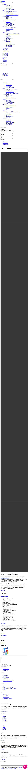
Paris (4, 725)
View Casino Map (4, 711)
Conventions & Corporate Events (12, 33)
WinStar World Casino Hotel (12, 11)
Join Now (3, 740)
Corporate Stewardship (8, 687)
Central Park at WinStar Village (9, 688)
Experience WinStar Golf (11, 27)
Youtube (5, 61)
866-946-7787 (3, 666)
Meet (4, 32)
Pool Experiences (9, 29)
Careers (4, 689)
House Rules (5, 695)
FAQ (4, 686)
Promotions (5, 48)
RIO (4, 727)
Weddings (8, 34)
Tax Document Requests (8, 679)
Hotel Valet (5, 678)
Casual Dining (9, 23)
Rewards (5, 40)
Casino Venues (9, 5)
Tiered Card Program (10, 44)
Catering (7, 37)
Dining (4, 20)
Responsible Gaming (7, 698)
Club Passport (8, 43)
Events (7, 18)
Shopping (8, 30)
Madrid (4, 719)
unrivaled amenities (14, 576)
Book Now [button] (3, 139)
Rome (4, 728)
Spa (6, 31)
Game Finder (8, 8)
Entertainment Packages (11, 19)
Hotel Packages (9, 12)
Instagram (5, 60)
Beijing (4, 716)
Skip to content (4, 64)
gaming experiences (5, 578)
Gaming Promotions (10, 9)
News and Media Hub (7, 681)
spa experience (24, 583)
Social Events (8, 36)
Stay (4, 10)
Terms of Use (6, 694)
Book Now (8, 39)
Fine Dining (8, 22)
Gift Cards (5, 676)
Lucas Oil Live (9, 17)
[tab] (14, 596)
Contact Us (5, 670)
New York (5, 720)
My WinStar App (9, 45)
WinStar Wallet (9, 46)
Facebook (5, 57)
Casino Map (5, 49)
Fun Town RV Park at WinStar (12, 15)
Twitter (4, 58)
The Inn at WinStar (10, 13)
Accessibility (3, 623)
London (4, 718)
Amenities (5, 26)
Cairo (4, 717)
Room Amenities (4, 596)
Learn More (3, 759)
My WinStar (8, 41)
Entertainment (6, 16)
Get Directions (6, 669)
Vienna (4, 729)
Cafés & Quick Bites (10, 24)
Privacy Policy (6, 697)
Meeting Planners (9, 38)
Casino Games (9, 6)
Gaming (4, 4)
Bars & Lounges (9, 25)
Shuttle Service (6, 677)
